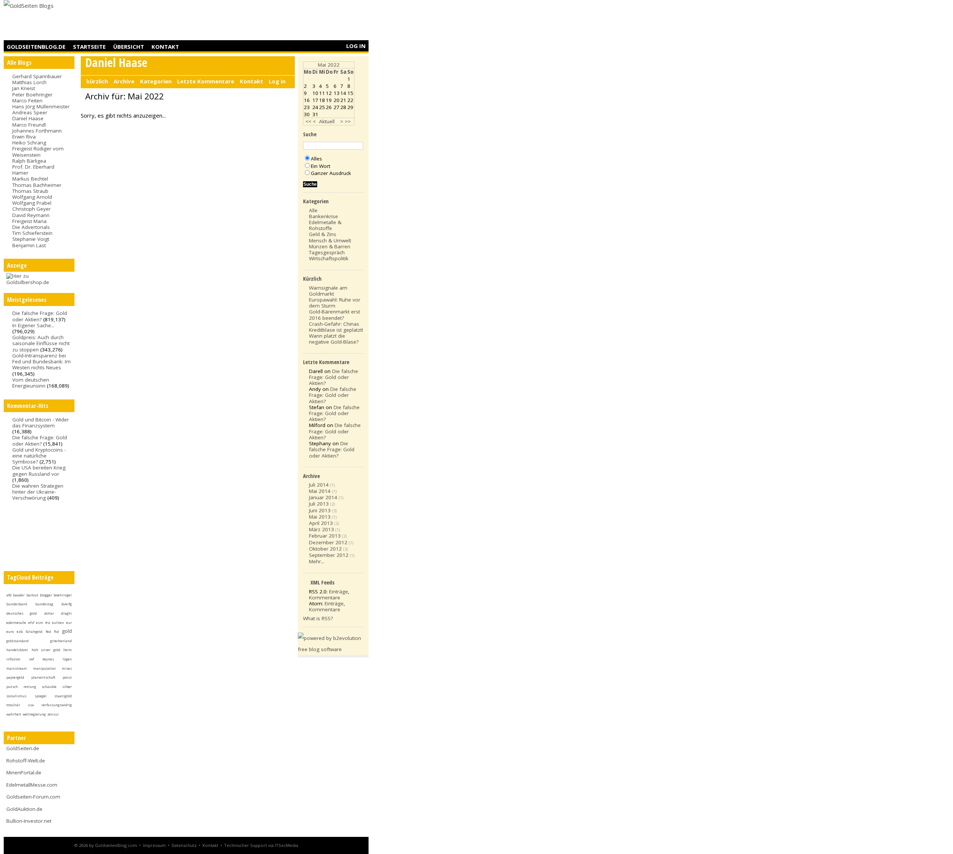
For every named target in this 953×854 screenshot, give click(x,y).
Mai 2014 (320, 491)
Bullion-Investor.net (28, 821)
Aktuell (327, 121)
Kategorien (156, 81)
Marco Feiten (27, 100)
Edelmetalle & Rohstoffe (325, 225)
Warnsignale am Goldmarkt (328, 290)
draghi (66, 613)
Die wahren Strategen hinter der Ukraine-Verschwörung (37, 491)
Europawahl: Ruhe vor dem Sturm (334, 302)
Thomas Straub (30, 191)
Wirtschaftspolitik (328, 258)
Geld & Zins (322, 234)
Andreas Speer (29, 112)
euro (10, 631)
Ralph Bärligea (29, 160)
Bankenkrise (323, 216)
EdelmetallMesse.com (31, 784)
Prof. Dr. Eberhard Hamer (33, 169)
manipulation (44, 668)
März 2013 (321, 529)
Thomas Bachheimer (36, 185)
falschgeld (34, 631)
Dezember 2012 (328, 542)
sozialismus (16, 696)
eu (47, 622)
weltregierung (34, 714)
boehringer (63, 595)
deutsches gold (21, 613)
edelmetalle (16, 622)
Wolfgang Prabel (31, 203)
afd (9, 595)
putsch (12, 686)
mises (67, 668)
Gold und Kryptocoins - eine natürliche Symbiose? (39, 455)
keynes (48, 659)
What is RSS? (318, 618)
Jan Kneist (23, 88)
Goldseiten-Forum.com (33, 796)
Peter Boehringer (32, 94)
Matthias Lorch (29, 82)
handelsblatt (17, 649)
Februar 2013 (325, 535)
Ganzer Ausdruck (331, 173)
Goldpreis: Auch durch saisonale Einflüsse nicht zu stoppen (41, 343)
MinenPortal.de (23, 772)
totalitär (13, 704)
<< (308, 121)
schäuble (49, 686)
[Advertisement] (233, 20)
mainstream (16, 668)
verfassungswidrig (56, 704)
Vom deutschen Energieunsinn (30, 382)
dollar (49, 613)
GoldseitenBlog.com (116, 845)
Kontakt (165, 46)
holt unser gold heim (52, 649)
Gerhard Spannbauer (37, 76)
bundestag (44, 604)
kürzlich (97, 81)
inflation (13, 659)
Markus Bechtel (30, 178)
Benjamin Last (29, 245)
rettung (29, 686)
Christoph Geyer (31, 208)
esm (39, 622)
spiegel (41, 696)
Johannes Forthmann (37, 130)
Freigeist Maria (29, 221)
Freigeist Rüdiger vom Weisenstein (38, 151)
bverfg (66, 604)
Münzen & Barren (329, 246)
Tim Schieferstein (32, 233)
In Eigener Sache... (33, 325)
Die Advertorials (31, 227)
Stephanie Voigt (30, 239)
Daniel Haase (28, 118)
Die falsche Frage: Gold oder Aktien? (39, 316)
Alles (316, 158)
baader (19, 595)
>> (348, 121)
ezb (20, 631)
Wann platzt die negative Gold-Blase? (333, 338)
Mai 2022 (329, 64)
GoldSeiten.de (22, 748)
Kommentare (324, 597)
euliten (58, 622)
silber (67, 686)
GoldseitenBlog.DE (36, 46)
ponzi (67, 677)
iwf (31, 659)
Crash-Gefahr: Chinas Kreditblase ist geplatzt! (336, 327)
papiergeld (15, 677)
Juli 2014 (319, 484)
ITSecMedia (286, 845)
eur (69, 622)
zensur (53, 714)
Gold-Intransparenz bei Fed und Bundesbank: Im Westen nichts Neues (41, 361)
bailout (32, 595)
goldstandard (17, 640)
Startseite (89, 46)
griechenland (61, 640)
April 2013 (321, 523)
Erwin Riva (24, 136)
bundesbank (16, 604)
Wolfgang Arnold (32, 197)
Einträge (338, 591)
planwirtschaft (43, 677)
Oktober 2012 (325, 548)
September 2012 (328, 555)
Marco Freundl (29, 124)
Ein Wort (320, 166)
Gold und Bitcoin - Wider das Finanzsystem (40, 422)
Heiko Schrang (29, 142)
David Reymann (31, 215)
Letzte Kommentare (205, 81)
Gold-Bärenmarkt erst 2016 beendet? (334, 314)
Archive (124, 81)
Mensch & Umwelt (330, 240)
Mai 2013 (320, 516)
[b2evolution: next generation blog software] (333, 649)
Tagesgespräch (327, 252)
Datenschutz (184, 845)
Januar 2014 (323, 497)
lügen (67, 659)
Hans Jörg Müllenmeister (41, 106)
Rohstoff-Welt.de (25, 760)
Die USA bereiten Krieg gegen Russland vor (39, 470)
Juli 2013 (319, 503)
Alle (313, 210)
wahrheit (13, 714)
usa (31, 704)
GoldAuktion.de (24, 809)
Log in (356, 46)
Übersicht (128, 46)
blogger (46, 595)
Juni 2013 (320, 510)
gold (67, 631)
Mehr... (316, 561)
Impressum (154, 845)
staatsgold (63, 696)
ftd (56, 631)
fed (48, 631)
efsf (31, 622)
